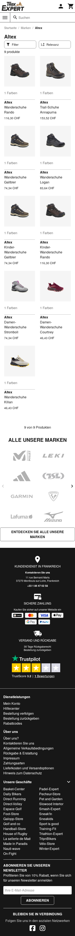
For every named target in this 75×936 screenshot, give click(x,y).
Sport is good (49, 823)
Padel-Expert (49, 789)
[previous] (3, 486)
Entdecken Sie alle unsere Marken (37, 534)
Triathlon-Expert (51, 833)
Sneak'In (45, 813)
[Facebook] (32, 929)
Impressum (11, 758)
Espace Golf (12, 808)
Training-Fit (47, 828)
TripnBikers (47, 838)
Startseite (10, 28)
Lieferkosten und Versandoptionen (28, 768)
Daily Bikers (12, 793)
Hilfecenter (11, 708)
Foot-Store (11, 813)
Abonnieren (37, 900)
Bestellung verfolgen (18, 713)
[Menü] (5, 18)
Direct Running (14, 798)
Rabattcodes (12, 723)
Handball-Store (14, 828)
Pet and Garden (50, 798)
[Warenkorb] (71, 6)
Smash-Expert (49, 808)
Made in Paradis (15, 843)
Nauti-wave (11, 848)
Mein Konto (11, 703)
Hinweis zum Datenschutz (22, 773)
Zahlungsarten (14, 763)
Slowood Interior (51, 803)
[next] (72, 486)
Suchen (24, 17)
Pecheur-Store (49, 793)
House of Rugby (15, 833)
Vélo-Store (47, 843)
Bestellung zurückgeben (37, 650)
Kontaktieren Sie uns (37, 572)
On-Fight (9, 853)
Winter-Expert (49, 848)
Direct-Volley (12, 803)
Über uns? (11, 738)
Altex (8, 102)
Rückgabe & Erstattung (20, 753)
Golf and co (11, 823)
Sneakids (46, 818)
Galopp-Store (13, 818)
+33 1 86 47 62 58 (37, 586)
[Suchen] (15, 17)
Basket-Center (14, 789)
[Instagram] (42, 929)
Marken (26, 28)
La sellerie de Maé (17, 838)
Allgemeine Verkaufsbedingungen (28, 748)
